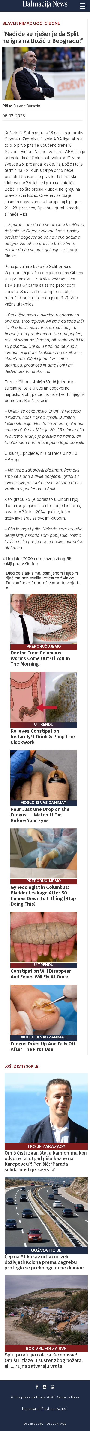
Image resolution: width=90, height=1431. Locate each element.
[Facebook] (36, 1387)
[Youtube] (52, 1387)
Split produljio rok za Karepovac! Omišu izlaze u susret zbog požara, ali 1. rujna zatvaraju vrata (44, 1360)
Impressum (30, 1409)
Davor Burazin (26, 106)
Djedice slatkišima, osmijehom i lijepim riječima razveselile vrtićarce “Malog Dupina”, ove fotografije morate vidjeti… (43, 578)
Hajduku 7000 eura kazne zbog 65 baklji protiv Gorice (37, 561)
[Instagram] (44, 1387)
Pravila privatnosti (54, 1409)
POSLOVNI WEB (55, 1423)
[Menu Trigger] (82, 6)
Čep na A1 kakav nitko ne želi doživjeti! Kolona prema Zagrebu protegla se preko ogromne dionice (44, 1262)
